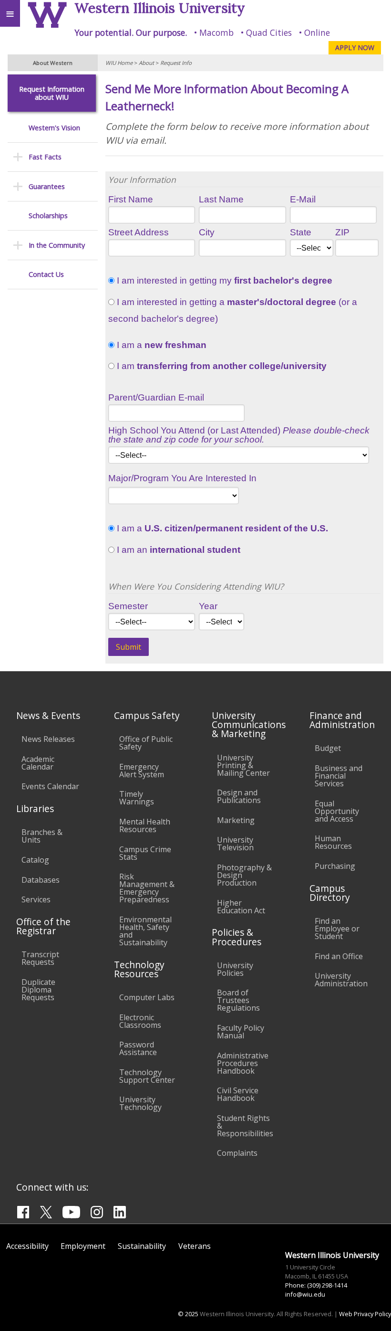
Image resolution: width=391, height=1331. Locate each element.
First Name (130, 199)
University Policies (235, 969)
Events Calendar (50, 786)
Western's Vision (54, 128)
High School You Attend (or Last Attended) (239, 435)
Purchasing (335, 866)
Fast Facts (45, 157)
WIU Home (119, 62)
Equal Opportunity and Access (337, 811)
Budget (328, 748)
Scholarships (48, 215)
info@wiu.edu (305, 1294)
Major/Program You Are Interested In (182, 478)
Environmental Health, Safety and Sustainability (145, 931)
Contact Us (46, 274)
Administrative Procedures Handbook (242, 1063)
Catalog (35, 860)
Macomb (216, 32)
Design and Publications (239, 796)
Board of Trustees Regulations (238, 1000)
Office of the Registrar (43, 926)
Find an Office (339, 956)
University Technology (140, 1103)
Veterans (194, 1246)
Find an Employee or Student (337, 928)
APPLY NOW (354, 47)
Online (317, 32)
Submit (128, 647)
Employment (83, 1246)
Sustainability (142, 1246)
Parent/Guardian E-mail (156, 397)
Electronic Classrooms (140, 1021)
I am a (160, 345)
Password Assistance (138, 1048)
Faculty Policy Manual (240, 1032)
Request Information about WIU (51, 93)
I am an (177, 550)
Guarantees (47, 186)
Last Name (221, 199)
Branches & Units (41, 836)
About (146, 62)
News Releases (48, 739)
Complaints (237, 1153)
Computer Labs (147, 997)
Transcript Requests (40, 958)
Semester (128, 606)
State (300, 232)
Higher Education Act (241, 907)
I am (220, 366)
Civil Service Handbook (237, 1094)
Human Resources (333, 842)
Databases (40, 880)
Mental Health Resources (144, 825)
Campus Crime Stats (145, 853)
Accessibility (27, 1246)
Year (208, 606)
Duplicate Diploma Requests (38, 990)
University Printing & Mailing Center (243, 765)
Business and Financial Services (338, 776)
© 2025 (188, 1314)
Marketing (236, 820)
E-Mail (303, 199)
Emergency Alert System (141, 770)
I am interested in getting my (223, 280)
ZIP (342, 232)
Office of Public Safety (146, 743)
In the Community (57, 245)
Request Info (176, 62)
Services (36, 899)
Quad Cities (269, 32)
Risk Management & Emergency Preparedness (147, 888)
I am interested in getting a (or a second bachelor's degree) (232, 310)
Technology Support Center (147, 1076)
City (207, 232)
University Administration (341, 980)
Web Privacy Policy (365, 1314)
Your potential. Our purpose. (130, 32)
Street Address (138, 232)
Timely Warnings (136, 798)
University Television (235, 844)
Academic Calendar (37, 763)
